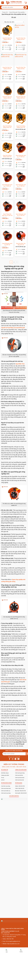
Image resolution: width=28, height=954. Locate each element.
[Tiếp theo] (16, 262)
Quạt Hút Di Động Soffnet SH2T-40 (7, 126)
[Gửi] (24, 7)
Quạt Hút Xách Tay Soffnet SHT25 (20, 38)
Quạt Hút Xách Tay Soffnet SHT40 (7, 97)
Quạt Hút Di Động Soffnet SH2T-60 (7, 156)
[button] (2, 2)
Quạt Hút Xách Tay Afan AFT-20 (20, 244)
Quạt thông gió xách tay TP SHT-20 (21, 156)
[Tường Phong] (14, 3)
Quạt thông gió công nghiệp (17, 12)
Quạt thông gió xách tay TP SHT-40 (21, 214)
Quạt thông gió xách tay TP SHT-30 (21, 185)
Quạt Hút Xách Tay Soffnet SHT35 (20, 68)
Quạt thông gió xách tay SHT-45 (7, 244)
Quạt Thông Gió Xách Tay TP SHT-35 (7, 214)
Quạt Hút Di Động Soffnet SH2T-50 (20, 126)
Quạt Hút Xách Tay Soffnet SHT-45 (20, 97)
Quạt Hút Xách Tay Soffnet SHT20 (7, 38)
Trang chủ (5, 12)
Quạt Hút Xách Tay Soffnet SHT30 (7, 68)
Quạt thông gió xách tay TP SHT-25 (7, 185)
